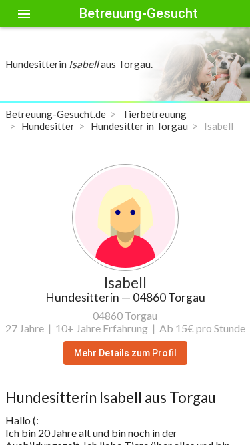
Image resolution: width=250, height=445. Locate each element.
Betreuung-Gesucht (138, 13)
